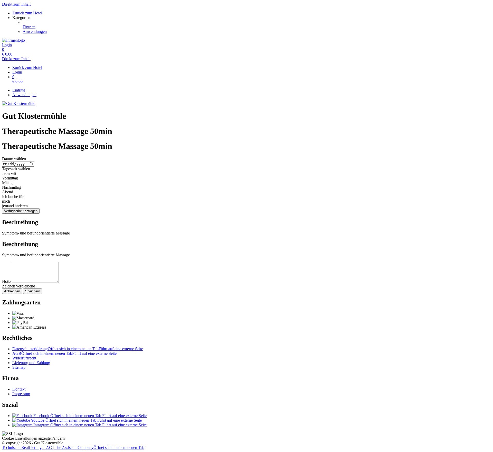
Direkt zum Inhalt (16, 4)
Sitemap (18, 367)
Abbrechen (12, 291)
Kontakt (18, 389)
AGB (64, 353)
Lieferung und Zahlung (31, 362)
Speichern (32, 291)
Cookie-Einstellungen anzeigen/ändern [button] (33, 438)
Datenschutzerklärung (77, 349)
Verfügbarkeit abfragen (20, 211)
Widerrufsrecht (24, 358)
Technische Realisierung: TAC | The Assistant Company (73, 447)
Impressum (21, 394)
